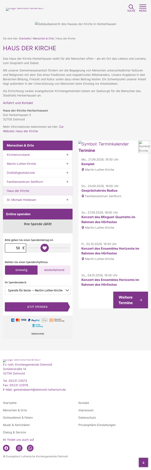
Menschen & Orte (43, 38)
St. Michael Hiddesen (21, 200)
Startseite (25, 38)
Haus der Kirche (18, 191)
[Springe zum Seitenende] (143, 462)
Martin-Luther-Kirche (21, 164)
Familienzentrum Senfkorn (25, 182)
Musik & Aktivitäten (16, 425)
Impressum (86, 410)
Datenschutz (87, 417)
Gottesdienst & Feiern (18, 417)
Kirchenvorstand (18, 154)
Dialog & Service (14, 432)
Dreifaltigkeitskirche (21, 173)
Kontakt (83, 403)
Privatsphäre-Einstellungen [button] (97, 425)
